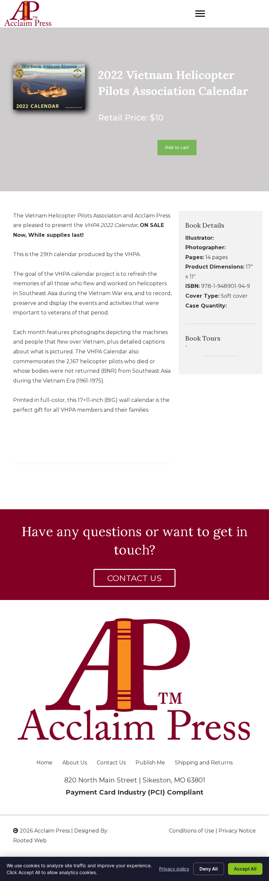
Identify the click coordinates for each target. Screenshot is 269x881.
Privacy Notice (237, 831)
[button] (134, 578)
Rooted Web (30, 840)
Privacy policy (174, 869)
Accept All (245, 869)
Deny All (208, 869)
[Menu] (200, 13)
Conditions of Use (191, 831)
